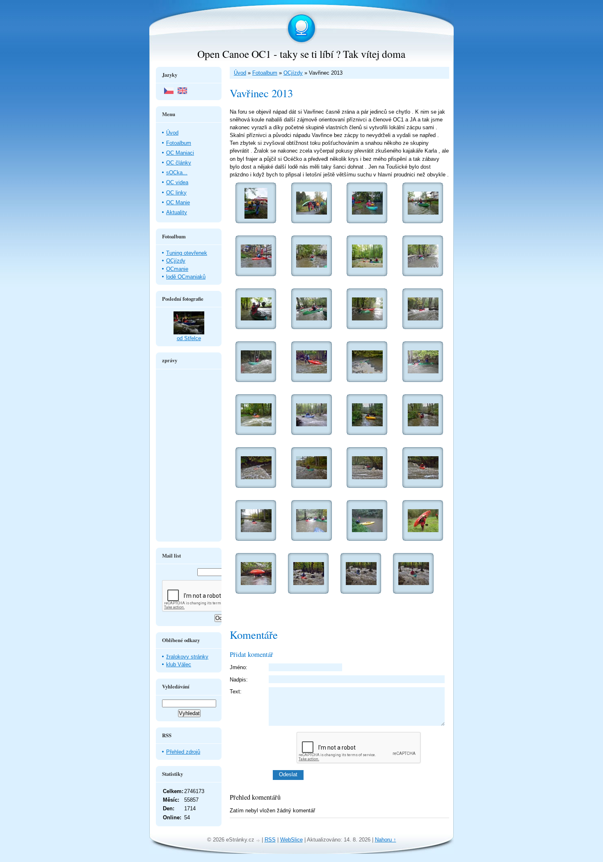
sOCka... (176, 172)
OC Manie (178, 202)
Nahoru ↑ (385, 840)
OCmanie (177, 269)
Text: (236, 691)
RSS (270, 840)
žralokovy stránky (187, 657)
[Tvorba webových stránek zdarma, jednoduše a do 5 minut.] (259, 840)
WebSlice (291, 840)
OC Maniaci (180, 153)
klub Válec (178, 664)
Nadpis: (239, 680)
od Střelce (189, 338)
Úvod (240, 73)
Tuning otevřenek (186, 253)
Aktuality (176, 212)
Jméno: (238, 667)
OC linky (176, 193)
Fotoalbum (264, 73)
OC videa (177, 182)
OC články (178, 163)
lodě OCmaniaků (186, 277)
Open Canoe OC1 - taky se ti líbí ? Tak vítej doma (301, 54)
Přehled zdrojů (183, 752)
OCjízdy (293, 73)
